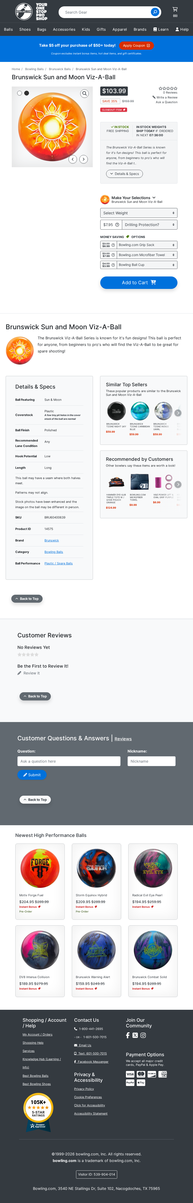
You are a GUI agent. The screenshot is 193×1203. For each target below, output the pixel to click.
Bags (41, 29)
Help (184, 29)
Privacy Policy (84, 1089)
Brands (140, 29)
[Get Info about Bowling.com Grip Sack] (113, 245)
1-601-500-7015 (95, 1037)
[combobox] (106, 12)
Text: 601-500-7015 (91, 1053)
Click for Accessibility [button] (89, 1105)
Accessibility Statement (91, 1113)
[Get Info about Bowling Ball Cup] (113, 265)
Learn (163, 29)
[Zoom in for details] (84, 93)
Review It (30, 673)
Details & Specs (126, 174)
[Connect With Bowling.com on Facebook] (129, 1036)
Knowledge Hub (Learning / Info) (42, 1063)
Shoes (25, 29)
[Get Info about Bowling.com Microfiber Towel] (113, 255)
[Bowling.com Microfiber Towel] (140, 481)
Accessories (64, 29)
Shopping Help (33, 1042)
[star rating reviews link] (163, 88)
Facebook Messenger (92, 1061)
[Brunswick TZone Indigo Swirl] (163, 411)
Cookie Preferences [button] (88, 1097)
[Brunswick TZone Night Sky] (116, 411)
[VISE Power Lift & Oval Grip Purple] (163, 481)
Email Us (84, 1045)
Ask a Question (166, 102)
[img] (130, 1082)
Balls (8, 29)
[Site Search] (155, 12)
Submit (34, 774)
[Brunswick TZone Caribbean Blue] (140, 411)
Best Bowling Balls (35, 1076)
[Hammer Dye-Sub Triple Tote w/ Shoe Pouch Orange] (116, 481)
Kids (86, 29)
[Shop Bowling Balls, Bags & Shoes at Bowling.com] (31, 12)
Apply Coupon (135, 45)
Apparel (120, 29)
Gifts (101, 29)
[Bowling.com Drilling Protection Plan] (117, 224)
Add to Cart (136, 282)
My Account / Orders (37, 1034)
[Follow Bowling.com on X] (137, 1036)
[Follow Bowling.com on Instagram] (144, 1036)
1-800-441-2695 (90, 1029)
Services (29, 1051)
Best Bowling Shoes (37, 1084)
